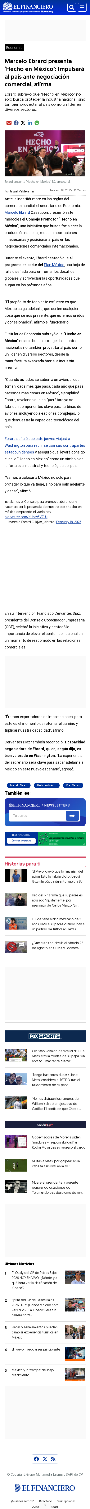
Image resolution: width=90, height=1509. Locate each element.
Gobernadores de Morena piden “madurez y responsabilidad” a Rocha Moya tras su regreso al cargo (58, 1142)
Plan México (54, 265)
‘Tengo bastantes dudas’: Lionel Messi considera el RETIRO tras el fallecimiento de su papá (56, 1080)
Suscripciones (66, 1501)
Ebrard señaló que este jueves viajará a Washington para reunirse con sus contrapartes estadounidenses (45, 445)
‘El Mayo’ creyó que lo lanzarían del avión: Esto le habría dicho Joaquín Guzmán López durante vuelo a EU (57, 877)
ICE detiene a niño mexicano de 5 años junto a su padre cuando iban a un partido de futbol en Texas (58, 924)
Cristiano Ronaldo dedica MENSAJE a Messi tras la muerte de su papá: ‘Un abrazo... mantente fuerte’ (58, 1056)
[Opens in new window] (16, 1165)
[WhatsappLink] (45, 839)
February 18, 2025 (68, 522)
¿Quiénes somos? (22, 1501)
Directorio (45, 1501)
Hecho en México (46, 785)
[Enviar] (72, 816)
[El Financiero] (28, 7)
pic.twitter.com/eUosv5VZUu (26, 517)
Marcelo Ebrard (17, 212)
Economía (14, 48)
